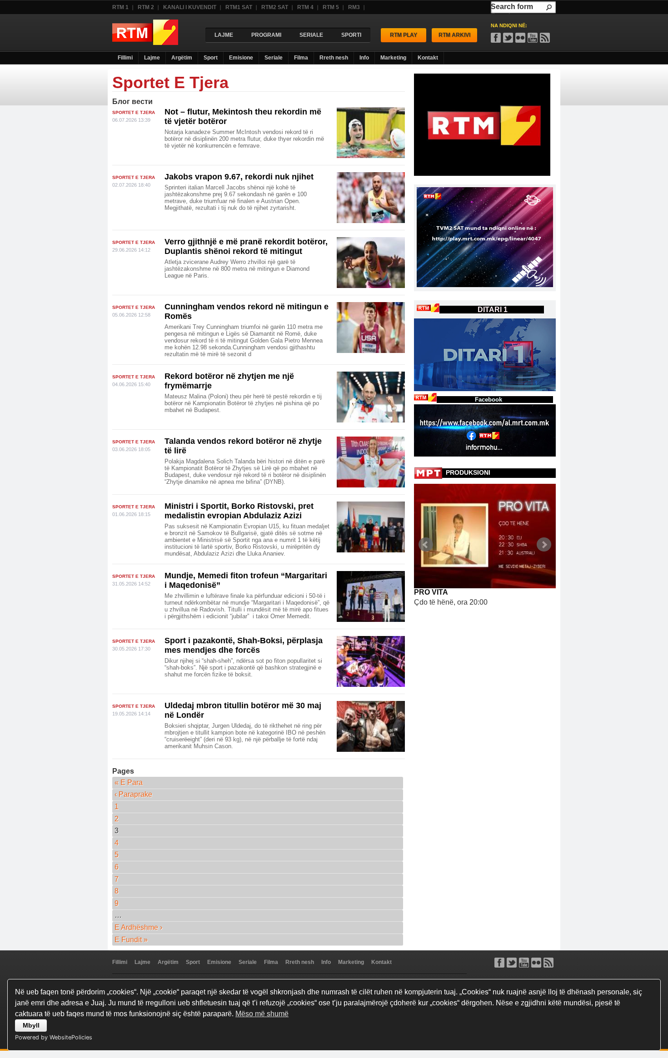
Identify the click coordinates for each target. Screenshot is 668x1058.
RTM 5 (331, 7)
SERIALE (311, 35)
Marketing (393, 58)
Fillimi (125, 58)
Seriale (273, 58)
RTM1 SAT (238, 7)
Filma (301, 58)
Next (544, 544)
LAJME (223, 35)
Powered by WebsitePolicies (53, 1037)
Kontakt (428, 58)
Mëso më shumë (262, 1014)
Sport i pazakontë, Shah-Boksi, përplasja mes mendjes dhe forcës (244, 645)
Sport (211, 58)
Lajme (152, 58)
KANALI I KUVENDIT (189, 7)
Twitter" (508, 38)
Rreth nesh (333, 58)
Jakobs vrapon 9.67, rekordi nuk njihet (239, 176)
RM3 (354, 7)
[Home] (145, 42)
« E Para (129, 782)
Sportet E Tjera (133, 112)
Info (364, 58)
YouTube (533, 38)
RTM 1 (120, 7)
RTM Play (403, 35)
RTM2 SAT (274, 7)
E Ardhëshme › (138, 927)
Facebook (496, 38)
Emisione (241, 58)
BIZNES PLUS (438, 592)
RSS (545, 38)
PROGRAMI (266, 35)
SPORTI (351, 35)
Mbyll (31, 1025)
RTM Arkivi (454, 35)
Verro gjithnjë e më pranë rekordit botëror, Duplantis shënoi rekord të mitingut (246, 246)
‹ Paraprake (133, 794)
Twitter (512, 963)
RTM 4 (305, 7)
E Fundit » (131, 940)
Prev (426, 544)
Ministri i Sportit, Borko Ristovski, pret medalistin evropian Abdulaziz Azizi (239, 511)
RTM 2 (146, 7)
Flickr (520, 38)
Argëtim (181, 58)
